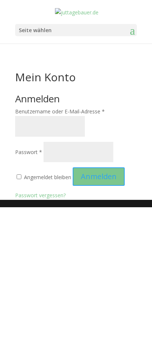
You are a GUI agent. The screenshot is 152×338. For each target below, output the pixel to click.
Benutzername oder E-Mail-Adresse (60, 111)
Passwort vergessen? (40, 195)
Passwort (28, 152)
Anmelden (99, 176)
